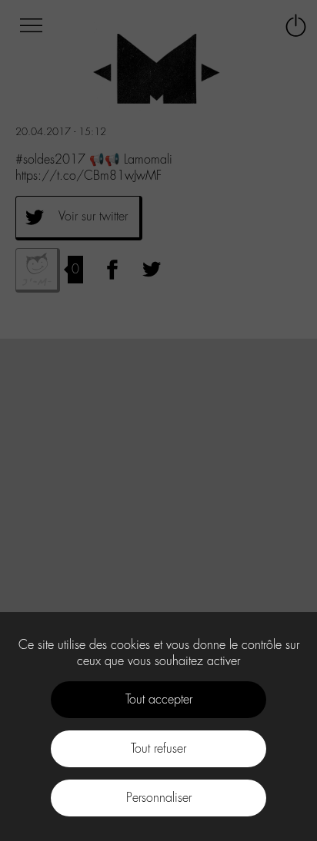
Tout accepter (158, 699)
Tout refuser (158, 748)
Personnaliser (159, 798)
